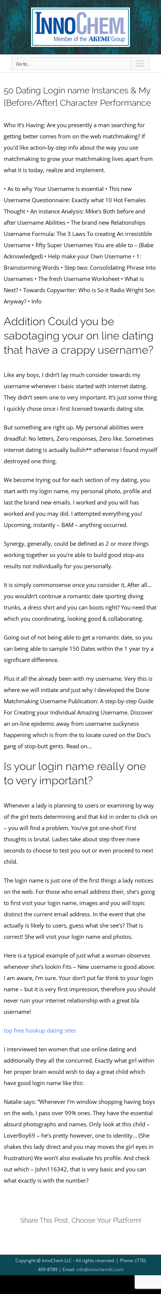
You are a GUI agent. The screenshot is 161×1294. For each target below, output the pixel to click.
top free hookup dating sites (40, 1030)
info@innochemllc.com (100, 1269)
